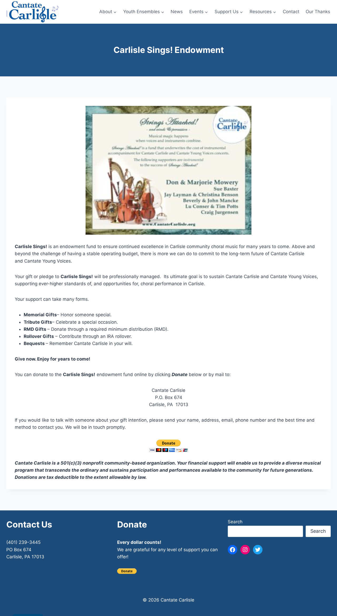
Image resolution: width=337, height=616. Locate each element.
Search (235, 521)
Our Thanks (318, 11)
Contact (291, 11)
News (177, 11)
